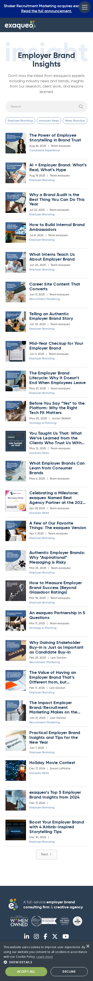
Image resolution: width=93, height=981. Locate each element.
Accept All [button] (26, 971)
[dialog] (46, 961)
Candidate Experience (44, 150)
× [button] (87, 946)
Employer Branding (20, 120)
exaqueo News (49, 120)
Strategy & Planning (43, 423)
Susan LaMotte (60, 768)
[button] (84, 7)
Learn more (44, 957)
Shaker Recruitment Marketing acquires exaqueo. (46, 8)
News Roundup (75, 120)
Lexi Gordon (59, 657)
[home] (20, 25)
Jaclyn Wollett (61, 418)
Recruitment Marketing (44, 299)
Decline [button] (69, 971)
